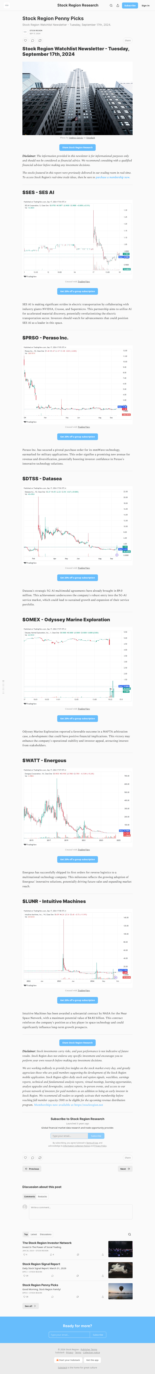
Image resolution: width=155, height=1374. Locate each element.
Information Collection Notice (76, 1145)
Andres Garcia (76, 137)
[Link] (18, 51)
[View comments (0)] (33, 40)
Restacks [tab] (42, 1196)
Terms (78, 1352)
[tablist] (35, 1197)
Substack (62, 1367)
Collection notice (91, 1352)
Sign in (146, 5)
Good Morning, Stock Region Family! (41, 1289)
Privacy (69, 1352)
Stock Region (36, 30)
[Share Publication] (118, 5)
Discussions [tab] (45, 1234)
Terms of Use (92, 1142)
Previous (34, 1168)
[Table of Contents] (3, 687)
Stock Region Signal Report (41, 1264)
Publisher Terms (89, 1349)
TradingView (84, 281)
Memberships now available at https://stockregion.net (68, 1105)
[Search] (111, 5)
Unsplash (90, 137)
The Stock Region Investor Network (47, 1243)
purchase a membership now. (113, 177)
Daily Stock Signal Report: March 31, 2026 (44, 1268)
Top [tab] (26, 1234)
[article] (77, 1249)
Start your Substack (69, 1360)
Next (123, 1168)
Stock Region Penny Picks (40, 1285)
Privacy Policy (100, 1145)
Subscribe (130, 5)
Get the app (92, 1360)
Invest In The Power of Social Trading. (42, 1247)
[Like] (25, 40)
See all (28, 1306)
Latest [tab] (34, 1234)
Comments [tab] (29, 1196)
